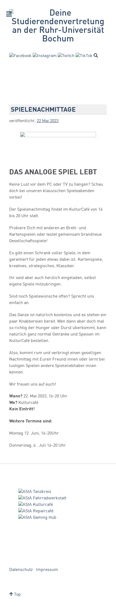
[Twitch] (66, 56)
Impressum (47, 570)
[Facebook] (20, 56)
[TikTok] (84, 56)
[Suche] (96, 55)
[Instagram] (45, 56)
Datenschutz (21, 570)
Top (17, 594)
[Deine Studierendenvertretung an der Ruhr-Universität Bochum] (58, 26)
